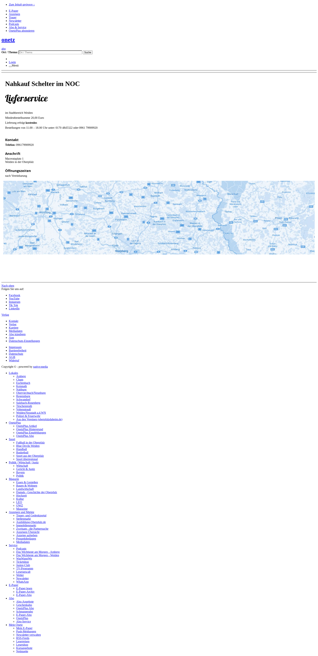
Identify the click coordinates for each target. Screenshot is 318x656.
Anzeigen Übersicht (27, 532)
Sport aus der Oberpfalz (30, 455)
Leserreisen (22, 641)
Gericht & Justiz (25, 469)
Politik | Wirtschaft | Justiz (24, 462)
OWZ (19, 505)
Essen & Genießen (27, 482)
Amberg (21, 376)
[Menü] (10, 66)
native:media (40, 366)
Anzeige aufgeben (26, 535)
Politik (20, 475)
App (11, 337)
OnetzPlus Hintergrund (29, 429)
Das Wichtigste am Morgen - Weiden (37, 555)
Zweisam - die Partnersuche (32, 528)
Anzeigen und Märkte (21, 512)
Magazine (22, 508)
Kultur (20, 498)
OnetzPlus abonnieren (21, 30)
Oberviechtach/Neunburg (31, 392)
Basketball (22, 452)
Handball (21, 449)
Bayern (20, 472)
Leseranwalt (23, 571)
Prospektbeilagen (26, 538)
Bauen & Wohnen (26, 485)
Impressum (15, 347)
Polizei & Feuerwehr (28, 416)
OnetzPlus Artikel (26, 426)
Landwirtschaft (25, 488)
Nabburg (21, 389)
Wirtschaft (22, 465)
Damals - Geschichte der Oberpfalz (36, 492)
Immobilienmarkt (26, 525)
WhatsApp (22, 581)
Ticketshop (22, 561)
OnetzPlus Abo (25, 435)
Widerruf (14, 360)
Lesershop (22, 644)
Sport (12, 439)
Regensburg (23, 396)
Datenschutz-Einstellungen (24, 340)
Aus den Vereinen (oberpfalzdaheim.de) (39, 419)
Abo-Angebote (25, 601)
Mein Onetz (16, 624)
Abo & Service (17, 27)
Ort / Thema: (10, 52)
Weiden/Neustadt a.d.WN (31, 412)
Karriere (13, 327)
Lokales (13, 372)
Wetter (20, 575)
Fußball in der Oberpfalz (30, 442)
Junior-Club (23, 565)
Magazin (14, 479)
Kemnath (21, 386)
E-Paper (13, 10)
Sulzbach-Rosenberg (28, 402)
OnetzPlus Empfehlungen (31, 432)
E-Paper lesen (24, 588)
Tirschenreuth (24, 406)
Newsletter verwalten (28, 634)
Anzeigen (14, 14)
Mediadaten (15, 331)
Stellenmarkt (23, 518)
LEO (19, 502)
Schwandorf (23, 399)
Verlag (12, 324)
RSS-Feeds (22, 638)
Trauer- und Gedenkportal (31, 515)
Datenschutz (16, 353)
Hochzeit (21, 495)
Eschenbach (23, 382)
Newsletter (15, 20)
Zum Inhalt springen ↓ (22, 4)
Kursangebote (24, 648)
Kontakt (13, 321)
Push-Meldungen (26, 631)
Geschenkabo (24, 604)
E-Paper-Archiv (25, 591)
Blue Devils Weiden (28, 445)
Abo (11, 598)
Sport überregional (27, 459)
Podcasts (14, 24)
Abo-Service (23, 621)
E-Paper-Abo (24, 595)
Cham (19, 379)
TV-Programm (24, 568)
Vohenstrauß (23, 409)
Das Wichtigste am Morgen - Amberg (38, 551)
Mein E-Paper (24, 628)
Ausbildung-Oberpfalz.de (31, 522)
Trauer (12, 17)
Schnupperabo (24, 611)
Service (13, 545)
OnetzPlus (15, 422)
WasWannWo (24, 558)
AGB (12, 357)
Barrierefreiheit (17, 350)
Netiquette (22, 651)
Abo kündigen (17, 334)
